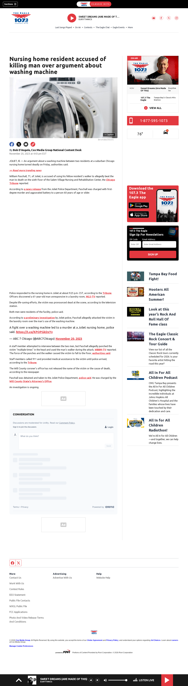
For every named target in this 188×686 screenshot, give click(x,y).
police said (85, 378)
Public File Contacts (19, 600)
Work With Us (16, 583)
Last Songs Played (63, 27)
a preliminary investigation (39, 317)
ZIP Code (133, 239)
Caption (109, 134)
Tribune (107, 293)
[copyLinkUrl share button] (33, 144)
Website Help (103, 577)
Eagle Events (119, 27)
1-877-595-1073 (154, 120)
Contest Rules (16, 589)
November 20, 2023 (69, 338)
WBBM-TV (100, 349)
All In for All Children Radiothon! (159, 425)
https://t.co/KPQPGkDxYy (34, 332)
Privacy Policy (112, 640)
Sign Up (153, 254)
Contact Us (15, 577)
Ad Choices (156, 640)
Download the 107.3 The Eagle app (141, 192)
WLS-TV (90, 296)
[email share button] (26, 144)
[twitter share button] (18, 144)
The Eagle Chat (103, 27)
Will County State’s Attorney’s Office (30, 381)
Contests (88, 27)
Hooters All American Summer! (159, 294)
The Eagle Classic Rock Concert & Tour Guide (163, 339)
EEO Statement (17, 594)
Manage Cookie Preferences (21, 646)
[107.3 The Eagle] (94, 4)
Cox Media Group (23, 640)
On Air (78, 27)
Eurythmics (85, 19)
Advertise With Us (62, 577)
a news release (32, 189)
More (130, 27)
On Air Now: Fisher (152, 79)
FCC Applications (18, 612)
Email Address (148, 239)
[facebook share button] (11, 144)
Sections (8, 4)
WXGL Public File (18, 606)
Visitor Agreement (94, 640)
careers (175, 640)
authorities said (101, 353)
